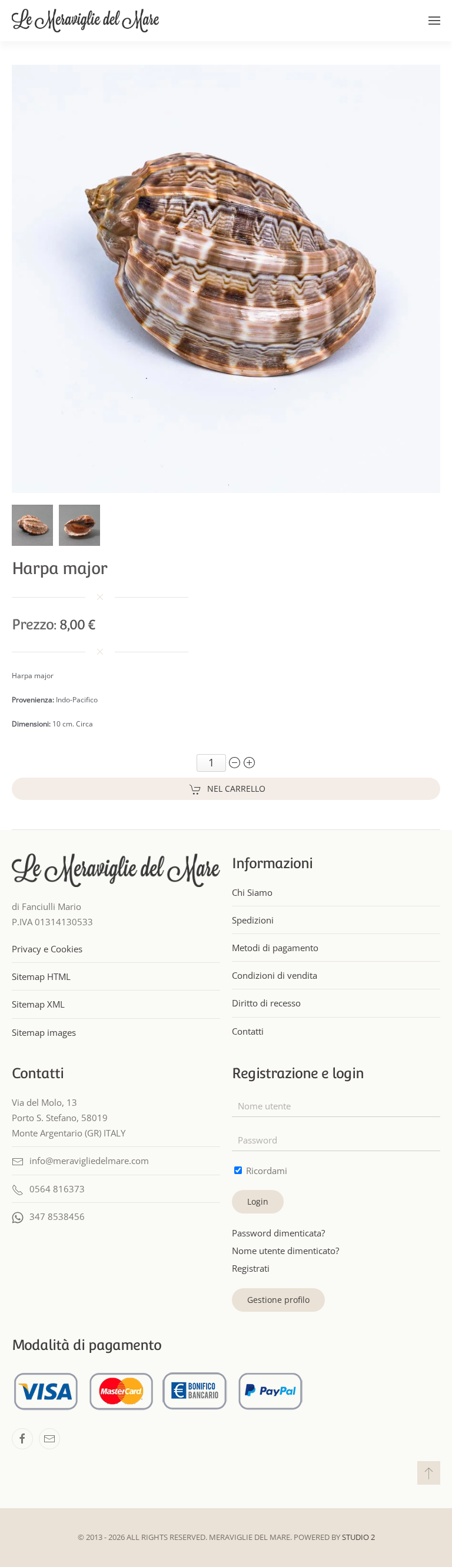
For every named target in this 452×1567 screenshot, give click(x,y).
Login (257, 1201)
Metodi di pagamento (275, 947)
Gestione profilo (278, 1299)
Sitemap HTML (41, 976)
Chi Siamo (252, 892)
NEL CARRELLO (236, 788)
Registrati (251, 1268)
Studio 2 (358, 1537)
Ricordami (265, 1170)
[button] (434, 20)
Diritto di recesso (266, 1003)
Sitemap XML (38, 1004)
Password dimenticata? (278, 1233)
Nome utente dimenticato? (285, 1250)
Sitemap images (44, 1032)
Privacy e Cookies (47, 949)
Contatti (248, 1031)
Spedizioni (253, 920)
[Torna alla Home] (85, 20)
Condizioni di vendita (274, 975)
